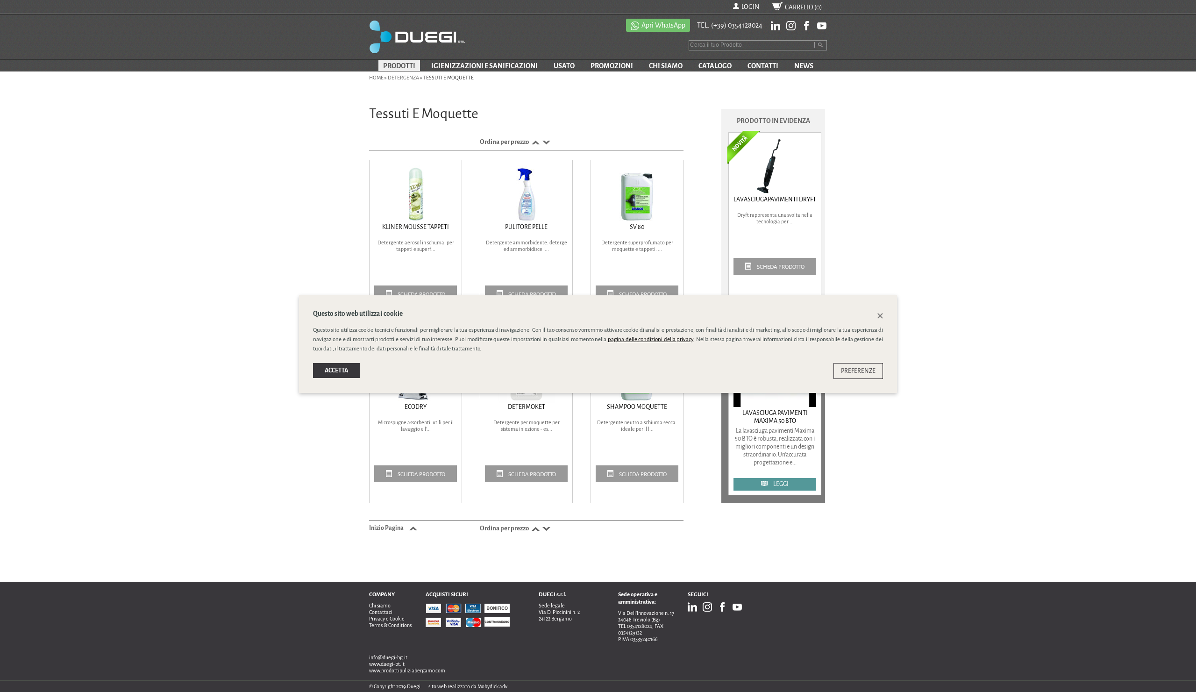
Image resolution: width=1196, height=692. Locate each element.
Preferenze (858, 371)
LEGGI (780, 484)
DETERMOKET (526, 407)
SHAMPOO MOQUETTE (637, 407)
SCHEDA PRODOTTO (421, 295)
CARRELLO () (803, 7)
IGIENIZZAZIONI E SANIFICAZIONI (484, 66)
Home (376, 77)
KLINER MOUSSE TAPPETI (415, 227)
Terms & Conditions (390, 625)
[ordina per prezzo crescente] (535, 141)
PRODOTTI (399, 66)
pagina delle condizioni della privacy (650, 339)
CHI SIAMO (666, 66)
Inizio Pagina (387, 528)
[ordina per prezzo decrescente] (545, 141)
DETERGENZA (403, 77)
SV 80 (637, 227)
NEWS (803, 66)
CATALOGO (715, 66)
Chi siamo (380, 605)
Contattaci (380, 612)
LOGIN (750, 6)
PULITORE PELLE (526, 227)
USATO (564, 66)
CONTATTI (763, 66)
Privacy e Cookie (387, 618)
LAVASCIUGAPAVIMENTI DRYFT (774, 199)
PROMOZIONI (612, 66)
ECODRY (416, 407)
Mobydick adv (492, 686)
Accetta (336, 370)
